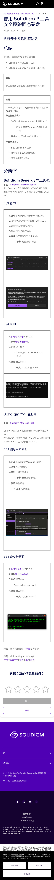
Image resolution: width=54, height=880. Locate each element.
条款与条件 (27, 817)
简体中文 (14, 659)
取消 (27, 710)
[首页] (13, 4)
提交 (27, 701)
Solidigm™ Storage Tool (22, 422)
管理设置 (27, 874)
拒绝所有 (39, 865)
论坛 (28, 648)
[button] (8, 689)
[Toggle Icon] (48, 3)
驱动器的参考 (21, 341)
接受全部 (14, 865)
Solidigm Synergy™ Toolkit (23, 184)
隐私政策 (27, 814)
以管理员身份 (17, 336)
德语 (21, 659)
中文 (6, 659)
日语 (27, 659)
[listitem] (17, 801)
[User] (42, 3)
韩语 (32, 659)
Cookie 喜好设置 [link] (27, 820)
